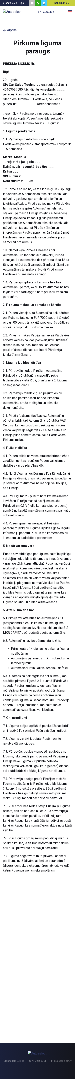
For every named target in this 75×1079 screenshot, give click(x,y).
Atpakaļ (11, 30)
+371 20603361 (46, 11)
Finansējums (60, 3)
